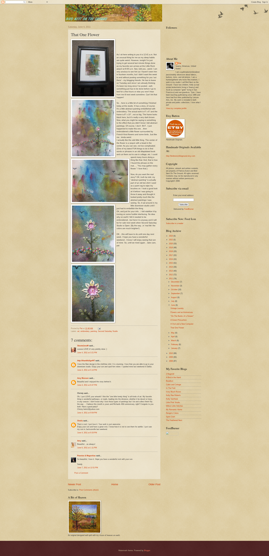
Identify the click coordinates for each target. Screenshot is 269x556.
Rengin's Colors (172, 413)
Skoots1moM (83, 346)
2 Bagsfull (170, 374)
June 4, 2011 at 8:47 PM (87, 385)
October (174, 289)
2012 (171, 275)
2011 (171, 279)
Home (114, 484)
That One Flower (177, 328)
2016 (171, 259)
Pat (179, 63)
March (174, 340)
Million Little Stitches (174, 406)
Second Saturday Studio (108, 331)
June (173, 305)
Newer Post (74, 484)
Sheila (80, 421)
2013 (171, 271)
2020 (171, 244)
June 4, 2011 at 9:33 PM (87, 433)
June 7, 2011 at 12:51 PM (87, 468)
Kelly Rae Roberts (173, 395)
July (173, 301)
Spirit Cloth (170, 417)
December (175, 282)
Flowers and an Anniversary (182, 312)
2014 (171, 267)
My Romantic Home (174, 410)
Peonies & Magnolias (86, 456)
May (173, 333)
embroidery (85, 331)
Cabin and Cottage (173, 385)
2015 (171, 263)
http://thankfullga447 (86, 361)
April (173, 337)
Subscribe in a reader (174, 223)
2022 (171, 240)
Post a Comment (81, 473)
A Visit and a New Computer (182, 324)
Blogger (147, 550)
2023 (171, 236)
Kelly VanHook (172, 399)
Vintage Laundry (177, 308)
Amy (79, 441)
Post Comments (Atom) (88, 490)
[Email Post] (99, 328)
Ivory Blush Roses (173, 392)
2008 (171, 361)
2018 (171, 251)
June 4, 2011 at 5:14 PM (87, 370)
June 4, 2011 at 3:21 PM (87, 353)
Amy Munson (83, 378)
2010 (171, 353)
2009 (171, 357)
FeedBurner (189, 209)
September (175, 293)
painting (94, 331)
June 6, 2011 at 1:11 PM (87, 448)
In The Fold (170, 388)
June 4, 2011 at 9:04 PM (87, 413)
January (174, 348)
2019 (171, 247)
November (175, 286)
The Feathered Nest (174, 420)
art (78, 331)
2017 (171, 255)
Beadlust (169, 381)
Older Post (154, 484)
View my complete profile (176, 108)
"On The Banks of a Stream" (182, 316)
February (175, 344)
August (174, 297)
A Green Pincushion (179, 320)
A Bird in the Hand (173, 377)
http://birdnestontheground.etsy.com (180, 156)
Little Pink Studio (173, 402)
